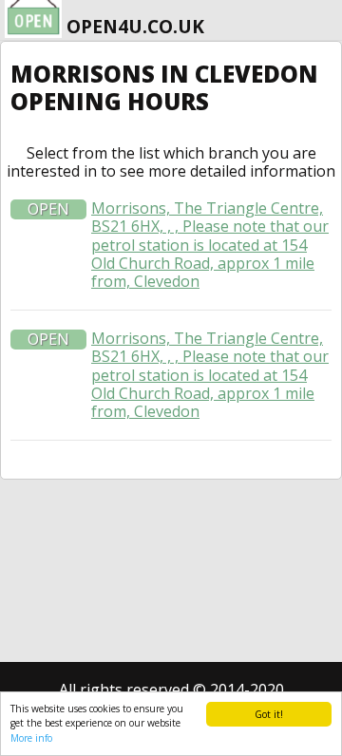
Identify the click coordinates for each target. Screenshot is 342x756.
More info (31, 738)
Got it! (269, 714)
